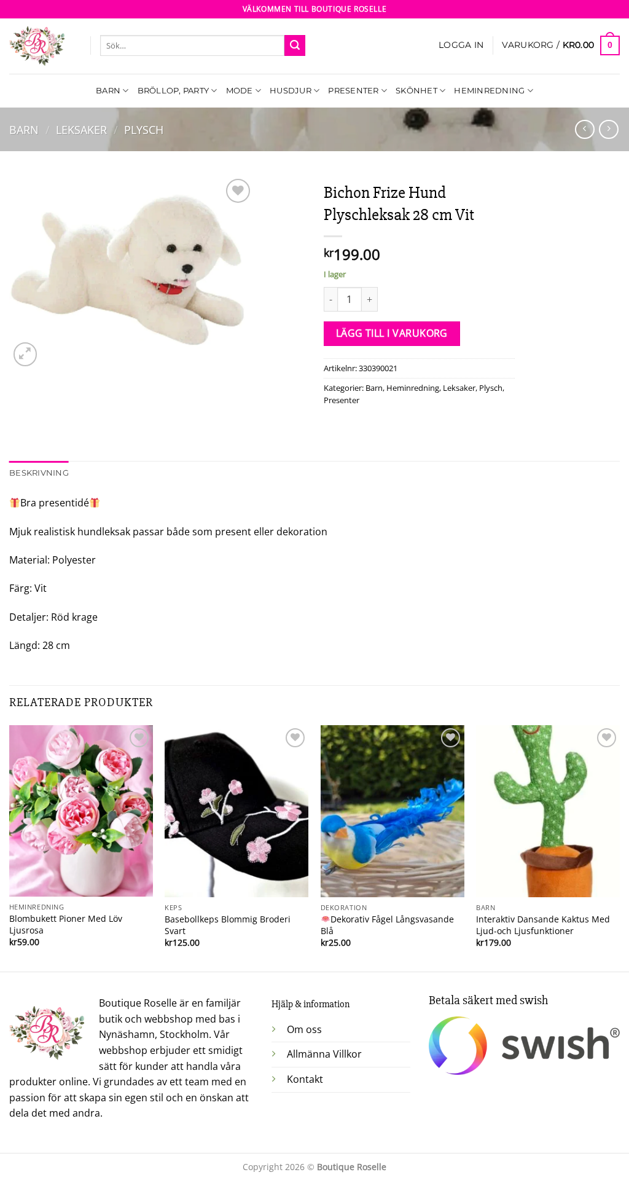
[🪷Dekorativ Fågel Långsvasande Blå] (392, 811)
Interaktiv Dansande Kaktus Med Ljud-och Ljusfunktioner (543, 925)
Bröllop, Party (173, 90)
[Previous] (10, 847)
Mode (239, 90)
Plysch (143, 129)
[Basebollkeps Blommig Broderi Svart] (236, 811)
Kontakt (305, 1079)
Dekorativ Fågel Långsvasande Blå (387, 925)
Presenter (353, 90)
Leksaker (81, 129)
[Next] (619, 847)
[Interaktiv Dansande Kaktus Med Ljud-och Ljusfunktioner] (548, 811)
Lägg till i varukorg (392, 333)
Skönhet (416, 90)
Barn (108, 90)
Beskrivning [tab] (39, 473)
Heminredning (489, 90)
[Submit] (294, 45)
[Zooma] (25, 354)
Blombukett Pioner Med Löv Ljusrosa (65, 924)
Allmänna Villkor (324, 1054)
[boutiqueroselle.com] (40, 46)
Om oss (304, 1029)
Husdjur (290, 90)
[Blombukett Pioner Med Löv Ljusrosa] (81, 811)
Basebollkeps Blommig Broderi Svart (228, 925)
